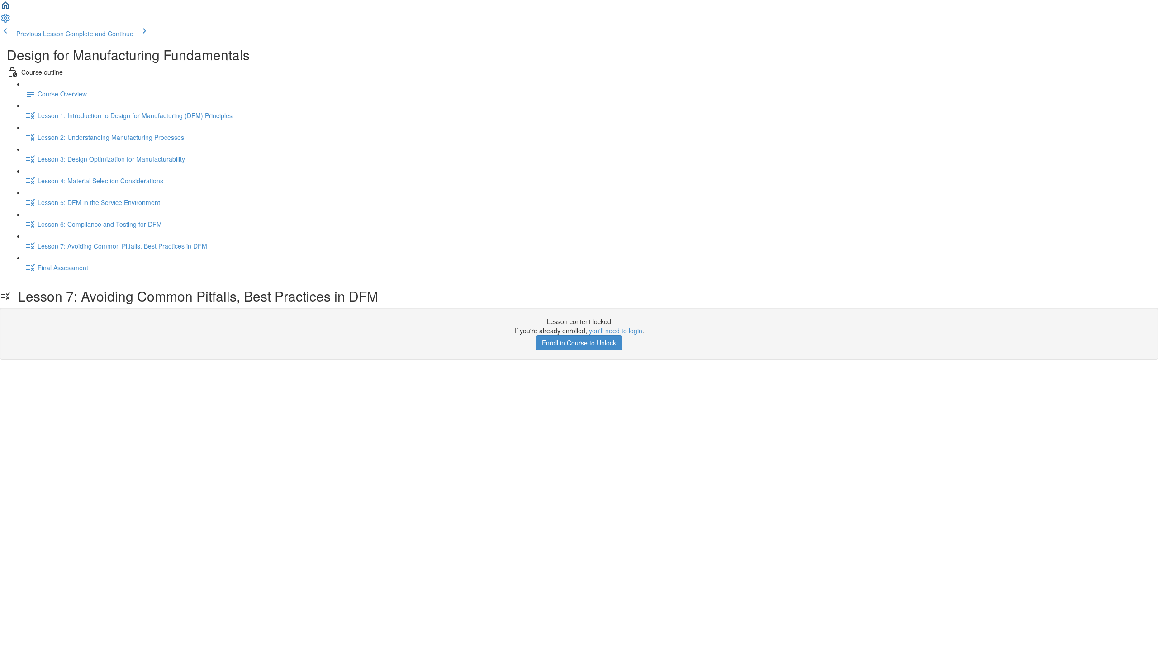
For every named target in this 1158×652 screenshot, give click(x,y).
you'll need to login (615, 330)
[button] (5, 8)
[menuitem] (5, 20)
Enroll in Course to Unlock (579, 342)
